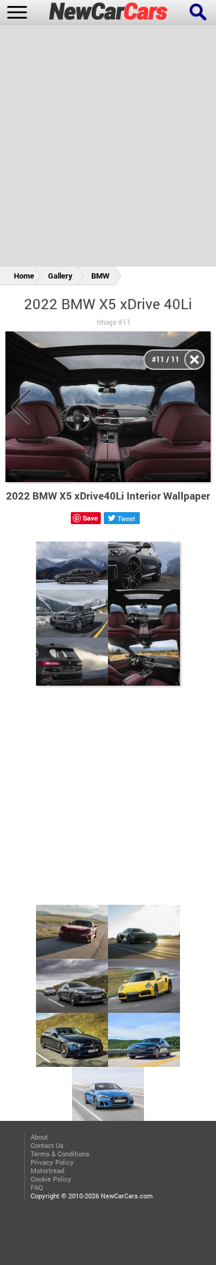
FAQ (37, 1187)
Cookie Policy (51, 1179)
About (39, 1137)
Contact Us (47, 1145)
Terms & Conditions (60, 1154)
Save (90, 517)
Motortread (47, 1171)
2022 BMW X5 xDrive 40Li (108, 304)
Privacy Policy (52, 1162)
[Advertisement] (108, 148)
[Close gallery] (194, 359)
